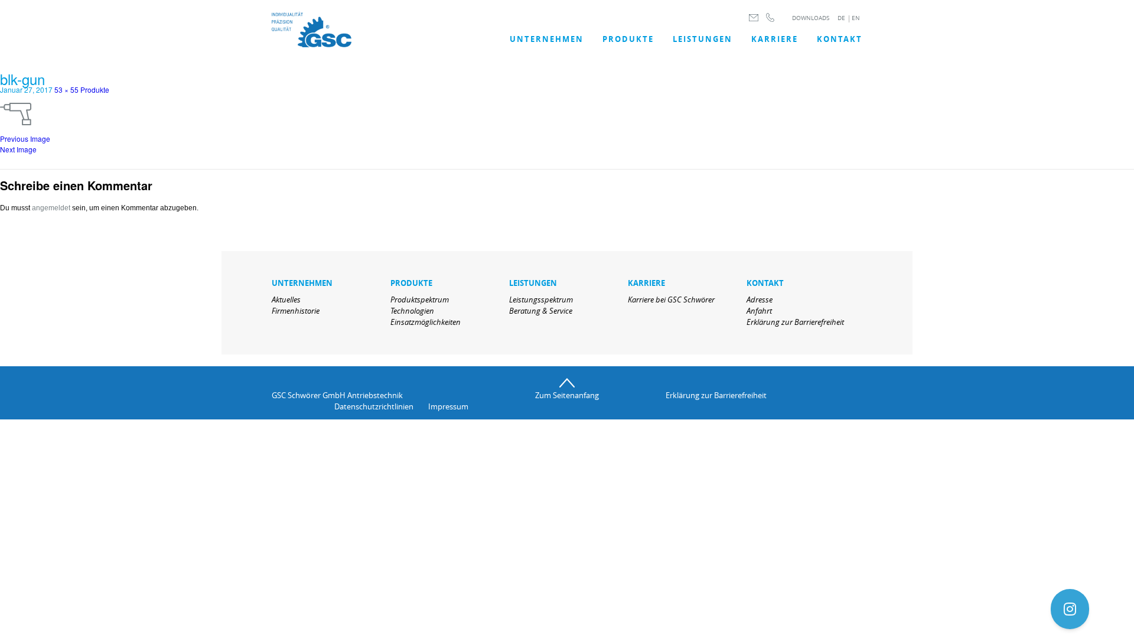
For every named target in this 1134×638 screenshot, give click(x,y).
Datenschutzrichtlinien (373, 406)
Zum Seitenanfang (567, 395)
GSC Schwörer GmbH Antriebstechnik (337, 395)
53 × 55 (66, 89)
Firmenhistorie (296, 310)
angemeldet (51, 208)
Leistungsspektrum (541, 299)
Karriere (774, 39)
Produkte (628, 39)
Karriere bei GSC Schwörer (671, 299)
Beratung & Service (540, 310)
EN (856, 18)
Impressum (448, 406)
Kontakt (839, 39)
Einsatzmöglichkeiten (425, 322)
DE (841, 18)
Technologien (412, 310)
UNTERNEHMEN (547, 39)
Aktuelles (286, 299)
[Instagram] (1070, 609)
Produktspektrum (419, 299)
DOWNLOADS (810, 18)
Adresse (760, 299)
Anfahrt (759, 310)
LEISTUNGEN (702, 39)
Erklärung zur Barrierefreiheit (795, 322)
